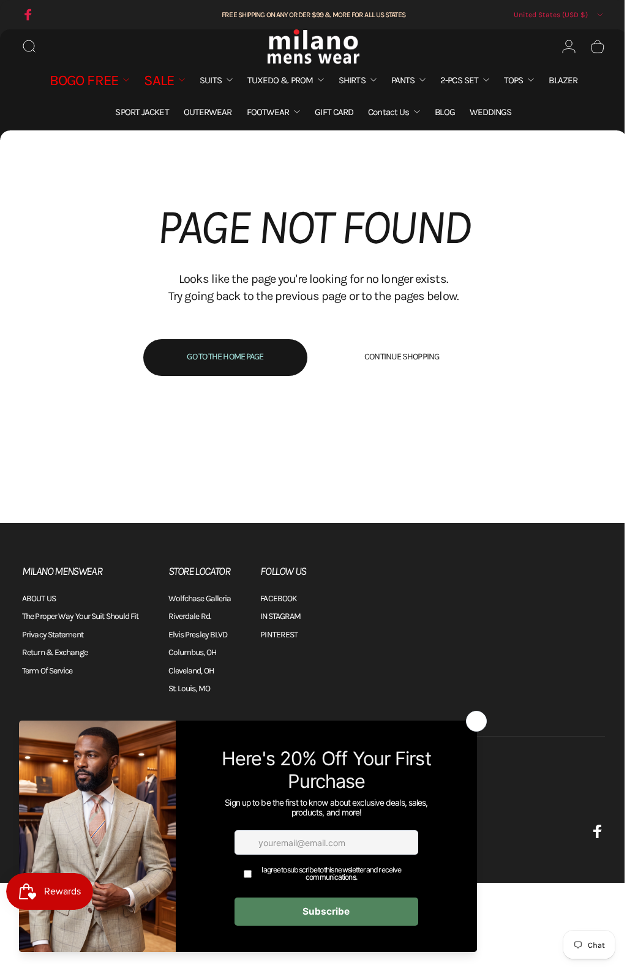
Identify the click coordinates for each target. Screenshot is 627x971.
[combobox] (559, 14)
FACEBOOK (278, 598)
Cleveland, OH (191, 670)
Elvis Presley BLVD (198, 634)
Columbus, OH (192, 652)
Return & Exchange (55, 652)
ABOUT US (39, 598)
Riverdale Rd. (189, 616)
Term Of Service (47, 670)
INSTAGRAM (280, 616)
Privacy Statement (52, 634)
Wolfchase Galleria (199, 598)
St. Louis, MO (189, 688)
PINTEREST (279, 634)
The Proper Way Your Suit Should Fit (80, 616)
